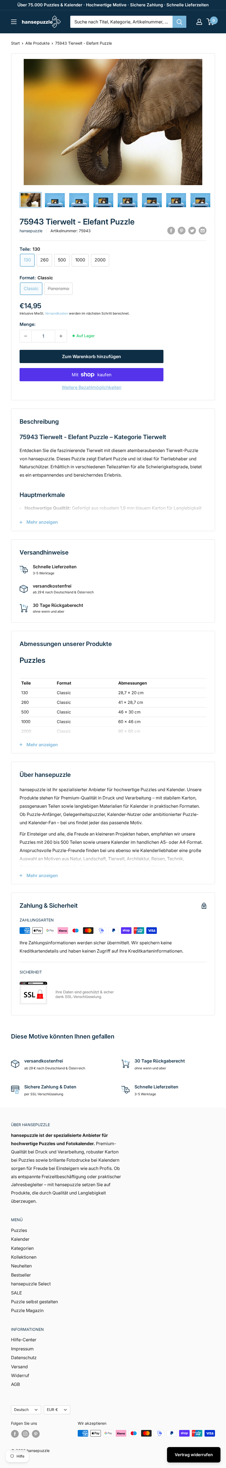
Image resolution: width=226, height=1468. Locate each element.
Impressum (22, 1348)
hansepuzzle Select (31, 1283)
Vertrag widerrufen (194, 1454)
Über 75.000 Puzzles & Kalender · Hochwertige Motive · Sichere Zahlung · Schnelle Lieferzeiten (113, 4)
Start (15, 43)
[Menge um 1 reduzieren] (25, 336)
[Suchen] (179, 22)
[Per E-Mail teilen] (202, 230)
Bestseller (21, 1275)
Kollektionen (23, 1257)
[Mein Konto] (199, 22)
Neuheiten (21, 1266)
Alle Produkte (37, 43)
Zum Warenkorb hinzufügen (91, 356)
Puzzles (19, 1230)
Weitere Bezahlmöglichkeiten (91, 387)
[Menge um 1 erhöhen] (61, 336)
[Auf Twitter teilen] (192, 230)
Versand (19, 1366)
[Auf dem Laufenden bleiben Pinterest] (36, 1434)
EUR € (52, 1409)
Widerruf (20, 1375)
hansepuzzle (31, 230)
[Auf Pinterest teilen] (181, 230)
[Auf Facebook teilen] (171, 230)
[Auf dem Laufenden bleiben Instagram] (25, 1434)
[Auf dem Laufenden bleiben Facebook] (15, 1434)
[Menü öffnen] (14, 22)
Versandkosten (56, 313)
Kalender (20, 1239)
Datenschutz (24, 1357)
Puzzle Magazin (27, 1310)
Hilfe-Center (23, 1339)
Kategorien (22, 1248)
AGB (15, 1384)
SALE (16, 1293)
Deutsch (21, 1409)
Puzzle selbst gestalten (34, 1301)
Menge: (28, 324)
